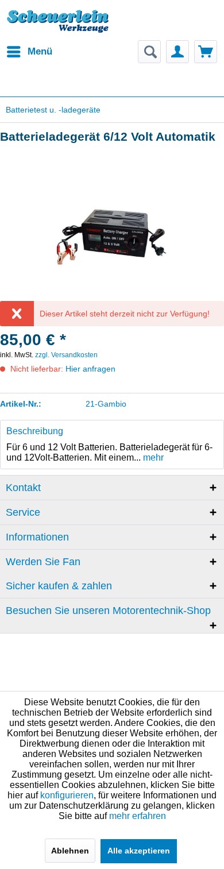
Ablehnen (70, 850)
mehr (152, 457)
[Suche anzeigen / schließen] (149, 51)
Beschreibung (34, 431)
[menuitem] (29, 51)
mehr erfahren (137, 816)
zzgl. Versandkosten (66, 355)
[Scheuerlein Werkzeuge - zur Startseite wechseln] (59, 26)
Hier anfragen (90, 368)
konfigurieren (67, 795)
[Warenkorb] (205, 51)
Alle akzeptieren (138, 850)
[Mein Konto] (177, 51)
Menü (40, 51)
